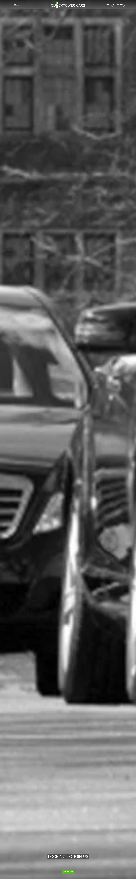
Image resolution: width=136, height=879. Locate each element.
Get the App (118, 5)
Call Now (106, 5)
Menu (16, 5)
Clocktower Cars (68, 4)
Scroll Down (68, 871)
